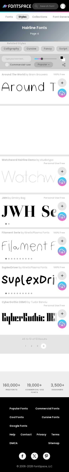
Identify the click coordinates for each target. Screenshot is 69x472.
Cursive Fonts (50, 417)
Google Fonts (18, 426)
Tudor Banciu (39, 302)
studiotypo (46, 160)
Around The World (13, 74)
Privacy (41, 434)
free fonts (12, 389)
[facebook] (22, 456)
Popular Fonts (19, 408)
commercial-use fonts (34, 391)
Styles (23, 17)
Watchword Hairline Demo (19, 160)
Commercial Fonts (47, 408)
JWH (4, 198)
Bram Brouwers (38, 74)
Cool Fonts (17, 417)
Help (12, 434)
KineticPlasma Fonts (37, 232)
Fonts (9, 17)
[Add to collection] (62, 82)
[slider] (42, 59)
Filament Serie (11, 232)
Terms (55, 434)
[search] (45, 6)
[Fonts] (17, 6)
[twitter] (34, 456)
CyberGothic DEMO (14, 302)
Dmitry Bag (18, 198)
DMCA (14, 443)
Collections (39, 17)
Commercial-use (20, 64)
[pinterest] (46, 456)
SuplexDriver (10, 267)
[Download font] (62, 93)
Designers (57, 389)
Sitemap (53, 443)
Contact (26, 434)
